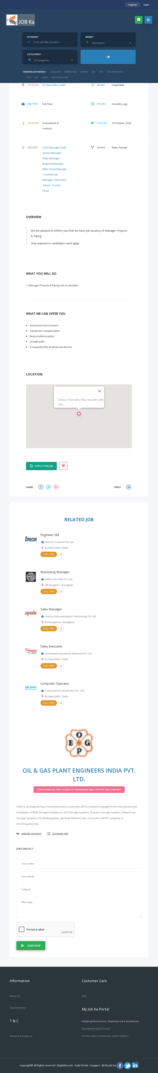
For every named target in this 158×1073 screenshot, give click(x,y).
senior (84, 71)
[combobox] (109, 43)
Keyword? (33, 36)
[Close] (99, 391)
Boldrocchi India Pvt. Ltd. (59, 579)
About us (15, 996)
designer (55, 71)
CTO (28, 77)
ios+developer (59, 77)
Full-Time (48, 554)
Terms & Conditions (21, 1036)
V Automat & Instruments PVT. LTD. (65, 690)
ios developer (115, 71)
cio (93, 71)
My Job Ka (110, 1065)
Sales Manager (51, 609)
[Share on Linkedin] (57, 487)
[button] (79, 414)
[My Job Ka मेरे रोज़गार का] (20, 19)
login (146, 4)
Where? (89, 36)
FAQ (84, 996)
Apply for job (44, 466)
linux (45, 77)
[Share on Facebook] (41, 487)
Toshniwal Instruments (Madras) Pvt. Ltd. (68, 653)
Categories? (34, 54)
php (101, 71)
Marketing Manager (55, 572)
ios (36, 77)
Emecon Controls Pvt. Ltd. (59, 542)
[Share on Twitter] (49, 487)
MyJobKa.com (65, 1065)
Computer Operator (54, 683)
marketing (70, 71)
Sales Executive (51, 646)
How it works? (18, 1007)
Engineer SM (49, 535)
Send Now (33, 945)
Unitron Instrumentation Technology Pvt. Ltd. (70, 616)
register (132, 4)
